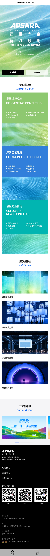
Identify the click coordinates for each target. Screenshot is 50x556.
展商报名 (37, 72)
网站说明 (5, 468)
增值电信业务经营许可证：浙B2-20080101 (16, 526)
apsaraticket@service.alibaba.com (13, 459)
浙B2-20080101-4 (8, 534)
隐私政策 (5, 473)
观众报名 (13, 72)
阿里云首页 (5, 478)
